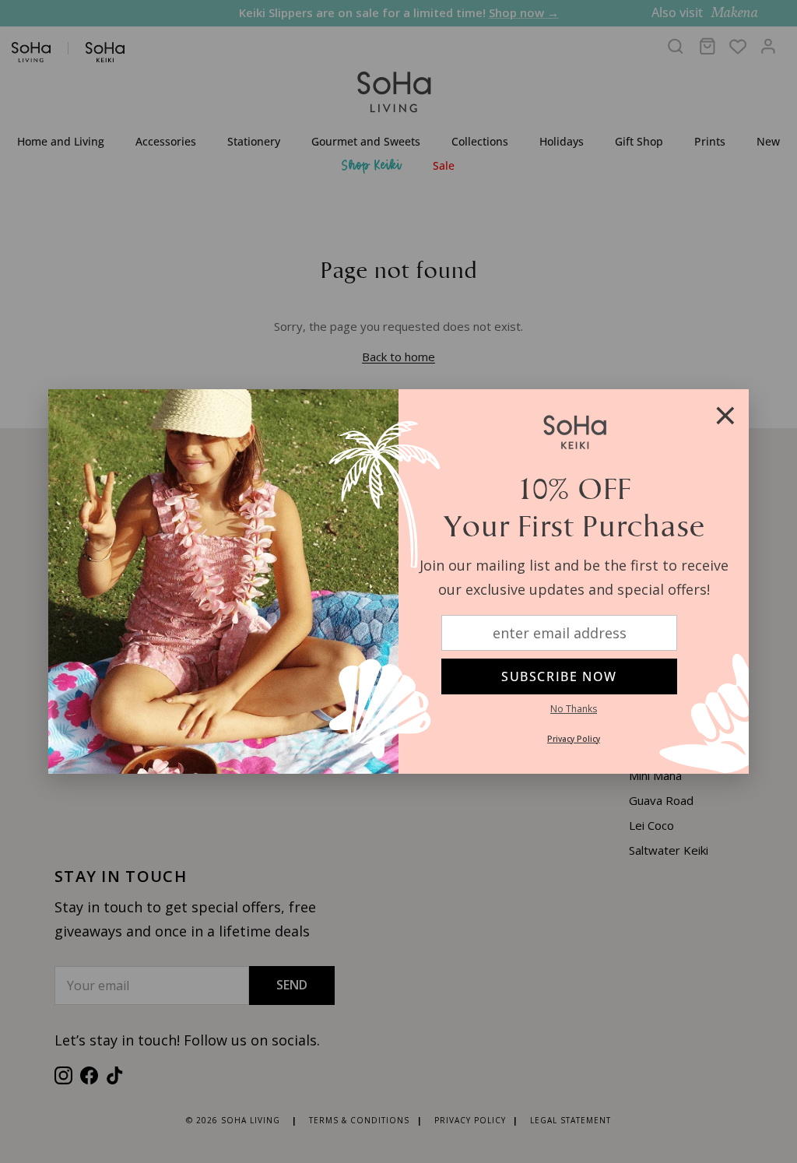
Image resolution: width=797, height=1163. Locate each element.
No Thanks (573, 708)
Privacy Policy (573, 738)
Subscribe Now (559, 676)
